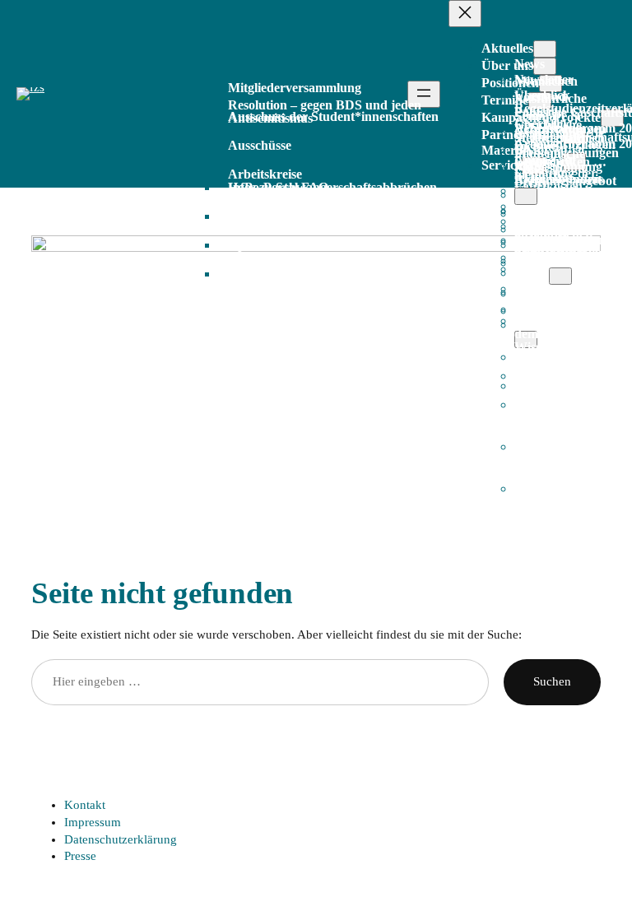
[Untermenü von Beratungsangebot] (525, 196)
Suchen (552, 681)
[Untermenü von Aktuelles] (544, 49)
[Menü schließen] (464, 13)
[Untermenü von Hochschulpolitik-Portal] (560, 276)
